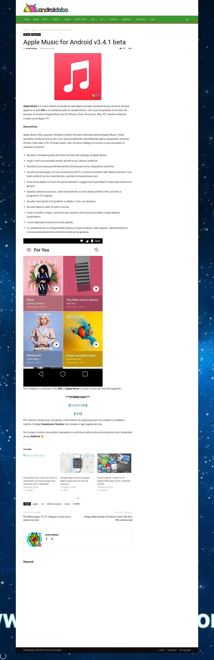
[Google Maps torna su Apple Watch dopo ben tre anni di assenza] (77, 463)
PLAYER (76, 504)
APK (78, 413)
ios (42, 504)
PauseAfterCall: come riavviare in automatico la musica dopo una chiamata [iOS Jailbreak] (40, 480)
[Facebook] (48, 539)
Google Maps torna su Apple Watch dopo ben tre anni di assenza (74, 480)
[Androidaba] (45, 8)
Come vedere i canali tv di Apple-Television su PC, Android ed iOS (113, 480)
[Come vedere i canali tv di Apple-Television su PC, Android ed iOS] (114, 463)
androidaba (31, 48)
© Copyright (185, 650)
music (67, 504)
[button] (187, 19)
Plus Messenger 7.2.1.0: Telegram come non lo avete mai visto (47, 518)
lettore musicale (54, 504)
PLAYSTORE (78, 405)
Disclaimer (172, 650)
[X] (53, 539)
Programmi (36, 34)
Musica (35, 30)
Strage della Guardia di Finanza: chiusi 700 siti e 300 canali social (108, 518)
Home (26, 30)
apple (35, 504)
